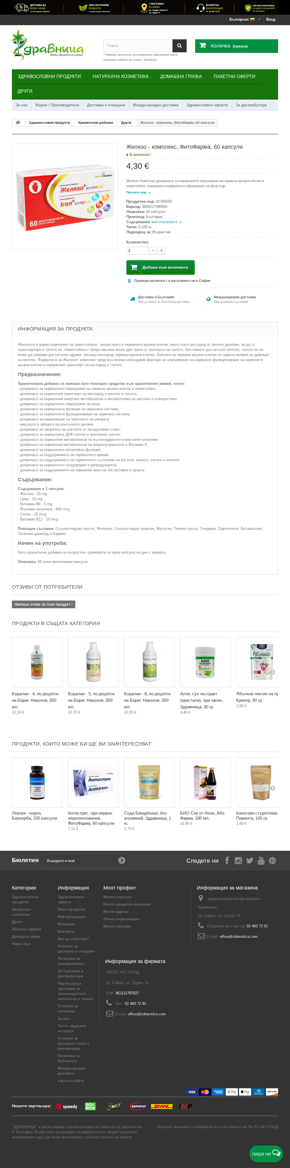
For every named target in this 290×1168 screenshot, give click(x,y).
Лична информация (121, 919)
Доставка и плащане (106, 105)
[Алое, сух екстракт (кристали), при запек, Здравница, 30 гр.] (205, 662)
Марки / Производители (57, 105)
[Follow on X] (249, 860)
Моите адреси (116, 912)
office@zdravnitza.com (239, 936)
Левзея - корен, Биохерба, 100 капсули (34, 816)
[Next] (272, 672)
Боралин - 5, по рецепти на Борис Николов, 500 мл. (91, 700)
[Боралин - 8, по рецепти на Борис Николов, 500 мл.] (149, 662)
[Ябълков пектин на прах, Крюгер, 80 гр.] (261, 662)
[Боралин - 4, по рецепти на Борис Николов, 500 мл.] (37, 662)
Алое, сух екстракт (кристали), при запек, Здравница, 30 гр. (201, 700)
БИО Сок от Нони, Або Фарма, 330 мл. (202, 816)
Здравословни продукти (49, 76)
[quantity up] (153, 250)
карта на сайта (71, 1081)
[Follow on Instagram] (238, 860)
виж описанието (165, 222)
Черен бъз (21, 944)
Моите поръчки (117, 897)
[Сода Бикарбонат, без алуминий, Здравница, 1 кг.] (149, 782)
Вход (270, 19)
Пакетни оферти (234, 76)
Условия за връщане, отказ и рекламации (73, 1043)
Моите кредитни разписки (127, 904)
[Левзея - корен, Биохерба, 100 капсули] (37, 782)
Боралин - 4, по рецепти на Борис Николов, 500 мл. (35, 700)
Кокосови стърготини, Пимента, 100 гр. (257, 816)
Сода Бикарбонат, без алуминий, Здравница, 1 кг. (147, 818)
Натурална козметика (121, 76)
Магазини (66, 924)
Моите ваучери (117, 926)
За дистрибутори (251, 105)
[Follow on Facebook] (227, 860)
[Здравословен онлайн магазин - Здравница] (53, 45)
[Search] (179, 45)
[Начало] (17, 122)
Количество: (137, 242)
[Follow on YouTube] (261, 860)
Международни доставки (156, 105)
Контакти (66, 931)
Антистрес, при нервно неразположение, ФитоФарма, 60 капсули (91, 818)
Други (25, 91)
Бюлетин (25, 860)
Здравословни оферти (207, 105)
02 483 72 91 (257, 926)
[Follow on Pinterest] (272, 860)
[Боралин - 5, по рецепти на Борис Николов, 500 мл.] (93, 662)
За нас (22, 105)
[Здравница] (145, 7)
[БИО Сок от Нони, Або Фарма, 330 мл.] (205, 782)
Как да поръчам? (73, 939)
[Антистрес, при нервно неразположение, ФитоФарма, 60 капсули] (93, 782)
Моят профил (119, 888)
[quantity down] (161, 250)
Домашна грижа (181, 76)
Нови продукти (71, 909)
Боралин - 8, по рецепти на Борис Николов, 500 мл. (147, 700)
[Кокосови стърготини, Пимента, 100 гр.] (261, 782)
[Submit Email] (121, 860)
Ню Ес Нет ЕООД (263, 1127)
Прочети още (136, 192)
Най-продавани (72, 917)
